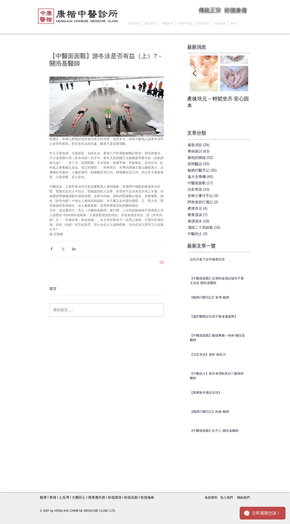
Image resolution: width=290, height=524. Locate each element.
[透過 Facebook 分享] (51, 249)
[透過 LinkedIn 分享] (74, 249)
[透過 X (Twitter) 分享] (62, 249)
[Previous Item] (194, 73)
